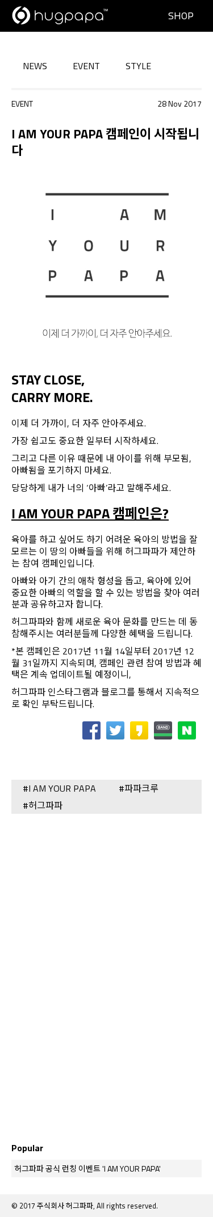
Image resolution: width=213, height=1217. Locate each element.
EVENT (86, 66)
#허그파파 (42, 805)
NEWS (35, 66)
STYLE (138, 66)
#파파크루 (138, 788)
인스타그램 (69, 692)
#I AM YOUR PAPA (59, 788)
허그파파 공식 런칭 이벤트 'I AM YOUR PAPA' (87, 1168)
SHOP (181, 15)
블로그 (114, 692)
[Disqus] (106, 972)
